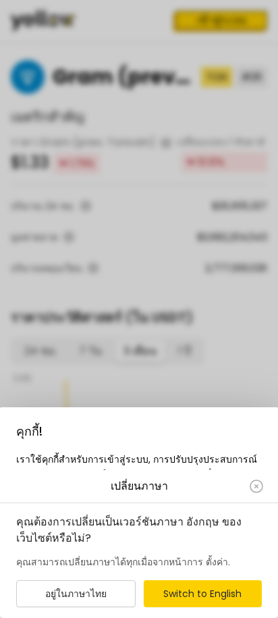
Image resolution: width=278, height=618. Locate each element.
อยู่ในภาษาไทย (76, 593)
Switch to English (202, 593)
